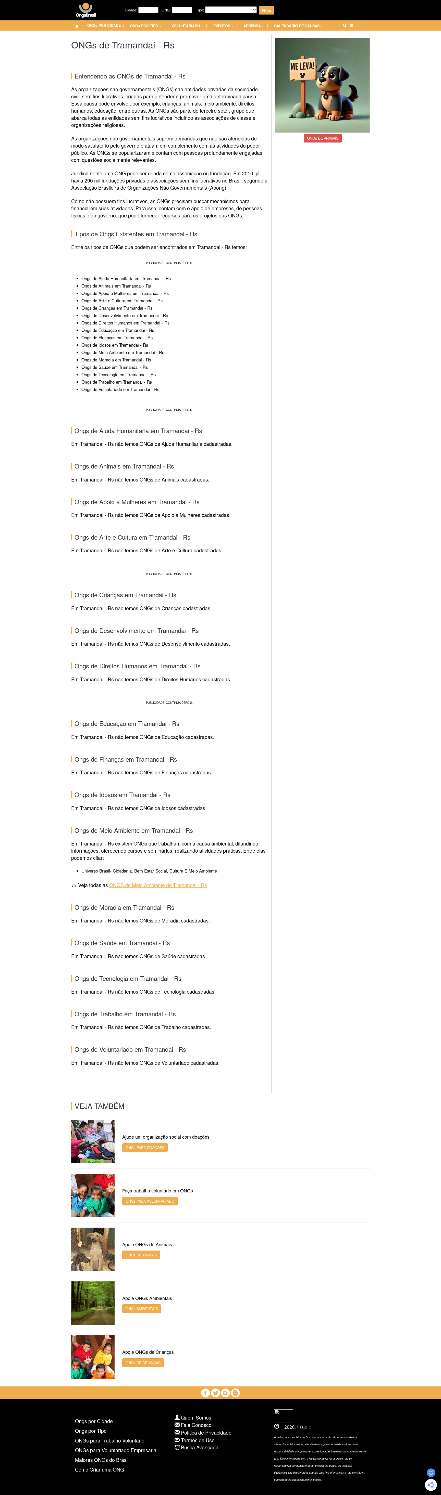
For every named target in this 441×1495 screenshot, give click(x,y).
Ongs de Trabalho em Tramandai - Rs (116, 382)
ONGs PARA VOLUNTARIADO (150, 1201)
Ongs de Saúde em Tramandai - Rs (114, 367)
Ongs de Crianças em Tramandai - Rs (116, 308)
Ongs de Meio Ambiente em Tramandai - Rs (122, 352)
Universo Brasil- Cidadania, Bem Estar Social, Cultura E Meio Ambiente (149, 871)
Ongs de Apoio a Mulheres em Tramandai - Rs (125, 293)
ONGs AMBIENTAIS (142, 1308)
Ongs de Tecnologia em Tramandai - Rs (118, 374)
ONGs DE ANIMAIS (322, 138)
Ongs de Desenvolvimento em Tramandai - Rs (124, 315)
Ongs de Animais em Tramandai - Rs (116, 286)
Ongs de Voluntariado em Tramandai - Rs (120, 389)
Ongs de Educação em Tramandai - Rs (117, 330)
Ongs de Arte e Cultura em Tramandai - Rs (122, 300)
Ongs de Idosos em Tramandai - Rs (114, 345)
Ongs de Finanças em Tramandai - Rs (117, 337)
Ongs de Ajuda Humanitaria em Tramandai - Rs (126, 278)
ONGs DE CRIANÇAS (143, 1362)
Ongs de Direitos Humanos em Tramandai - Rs (125, 323)
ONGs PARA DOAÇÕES (145, 1147)
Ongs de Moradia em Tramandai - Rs (116, 360)
